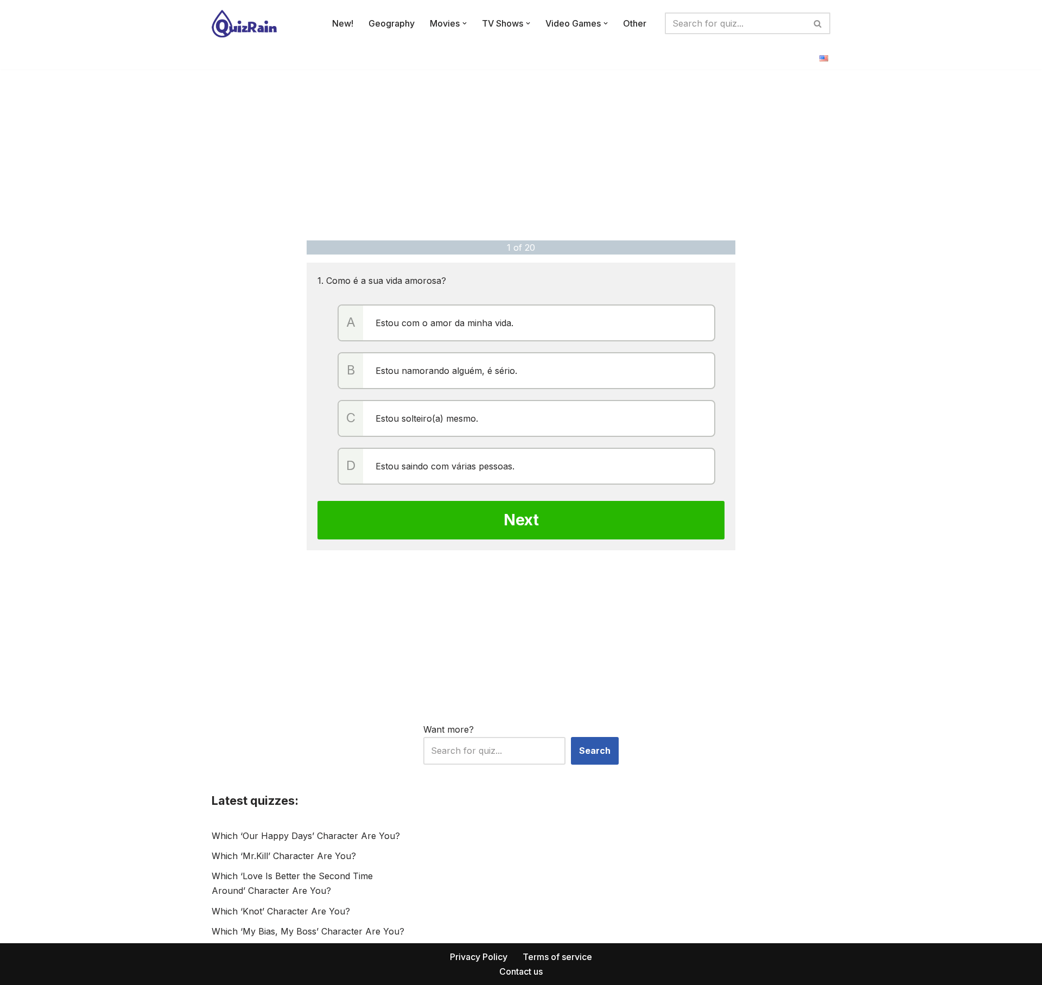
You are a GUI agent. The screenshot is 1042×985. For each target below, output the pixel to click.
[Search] (818, 23)
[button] (464, 23)
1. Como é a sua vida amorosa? (381, 280)
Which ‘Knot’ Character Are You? (281, 911)
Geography (391, 23)
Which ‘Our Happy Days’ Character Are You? (306, 835)
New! (342, 23)
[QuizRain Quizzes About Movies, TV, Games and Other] (244, 23)
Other (634, 23)
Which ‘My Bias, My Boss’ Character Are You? (308, 931)
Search (595, 750)
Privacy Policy (478, 956)
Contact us (521, 971)
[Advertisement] (521, 154)
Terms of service (557, 956)
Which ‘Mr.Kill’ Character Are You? (284, 855)
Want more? (448, 729)
